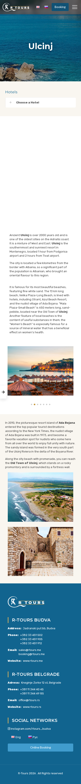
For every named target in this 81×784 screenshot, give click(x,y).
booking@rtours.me (32, 654)
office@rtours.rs (29, 700)
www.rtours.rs (32, 706)
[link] (40, 371)
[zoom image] (68, 351)
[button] (40, 102)
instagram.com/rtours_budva (31, 728)
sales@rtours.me (30, 650)
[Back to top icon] (72, 775)
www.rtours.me (33, 660)
